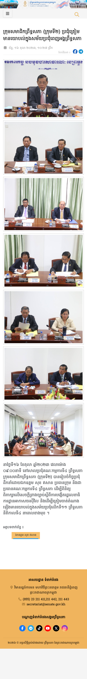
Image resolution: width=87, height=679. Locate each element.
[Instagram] (64, 628)
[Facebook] (22, 628)
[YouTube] (48, 628)
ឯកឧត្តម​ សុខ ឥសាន (25, 535)
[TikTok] (39, 628)
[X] (56, 628)
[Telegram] (31, 628)
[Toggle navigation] (7, 13)
